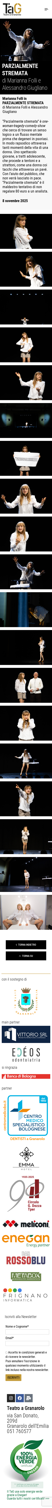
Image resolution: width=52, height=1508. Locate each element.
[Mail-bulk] (29, 1398)
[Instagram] (11, 1398)
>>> (47, 1498)
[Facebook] (20, 1398)
